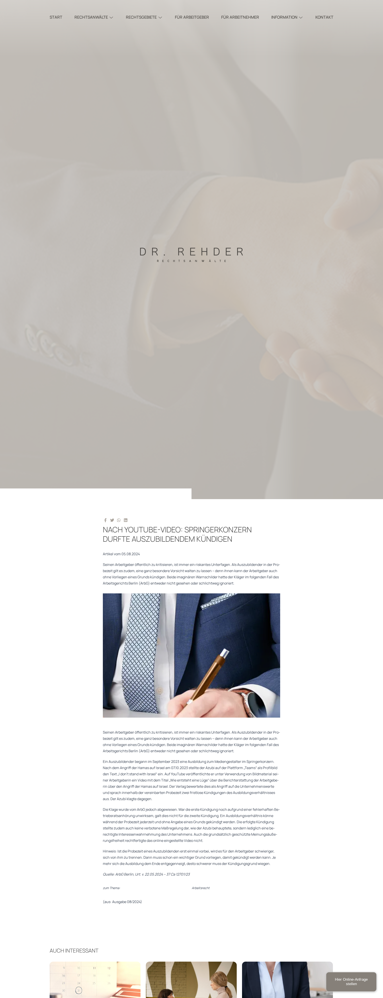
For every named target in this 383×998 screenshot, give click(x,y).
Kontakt (324, 17)
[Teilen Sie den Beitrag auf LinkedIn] (125, 520)
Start (56, 17)
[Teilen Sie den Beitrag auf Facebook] (105, 520)
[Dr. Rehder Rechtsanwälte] (191, 249)
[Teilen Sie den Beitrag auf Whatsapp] (118, 520)
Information (284, 17)
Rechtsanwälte (91, 17)
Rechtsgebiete (141, 17)
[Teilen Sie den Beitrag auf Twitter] (112, 520)
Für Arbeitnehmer (240, 17)
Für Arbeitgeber (192, 17)
